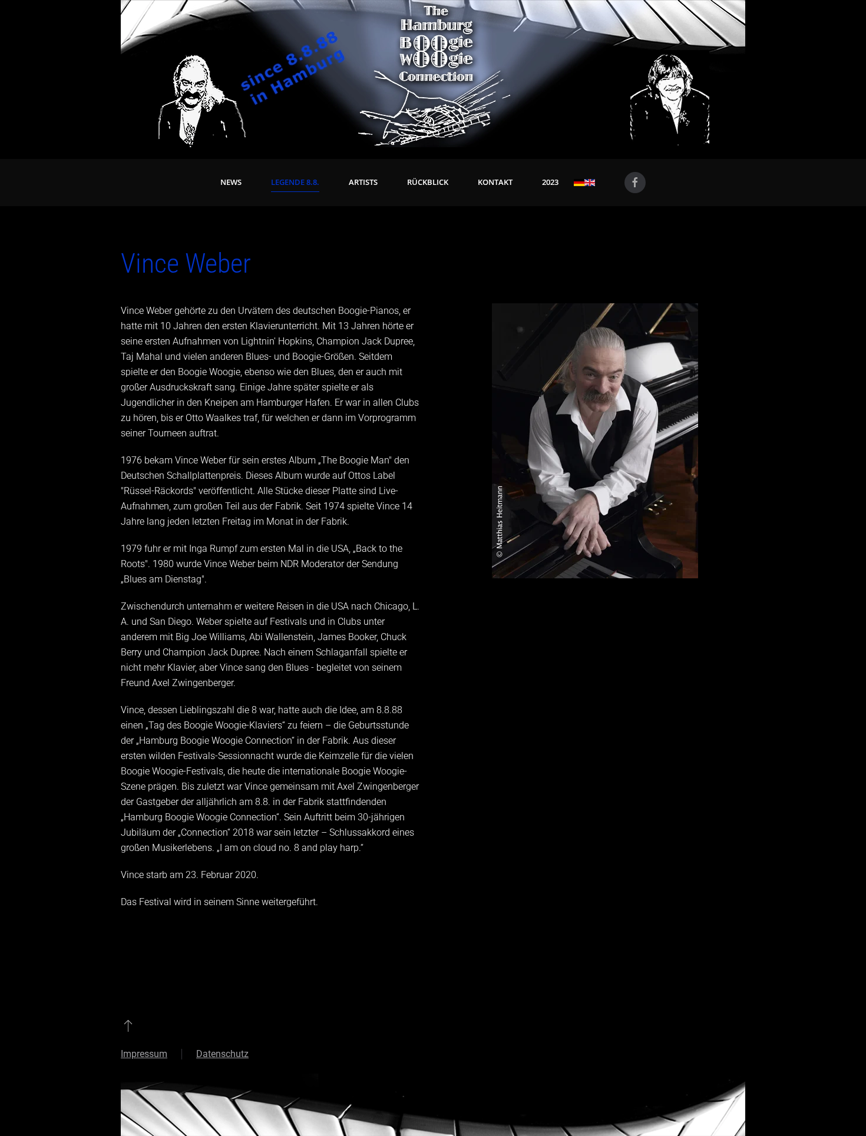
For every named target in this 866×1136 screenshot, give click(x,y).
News (231, 182)
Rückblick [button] (427, 182)
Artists (363, 182)
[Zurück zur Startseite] (433, 73)
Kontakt (495, 182)
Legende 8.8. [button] (295, 182)
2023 (550, 182)
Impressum (144, 1053)
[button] (128, 1025)
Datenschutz (222, 1053)
